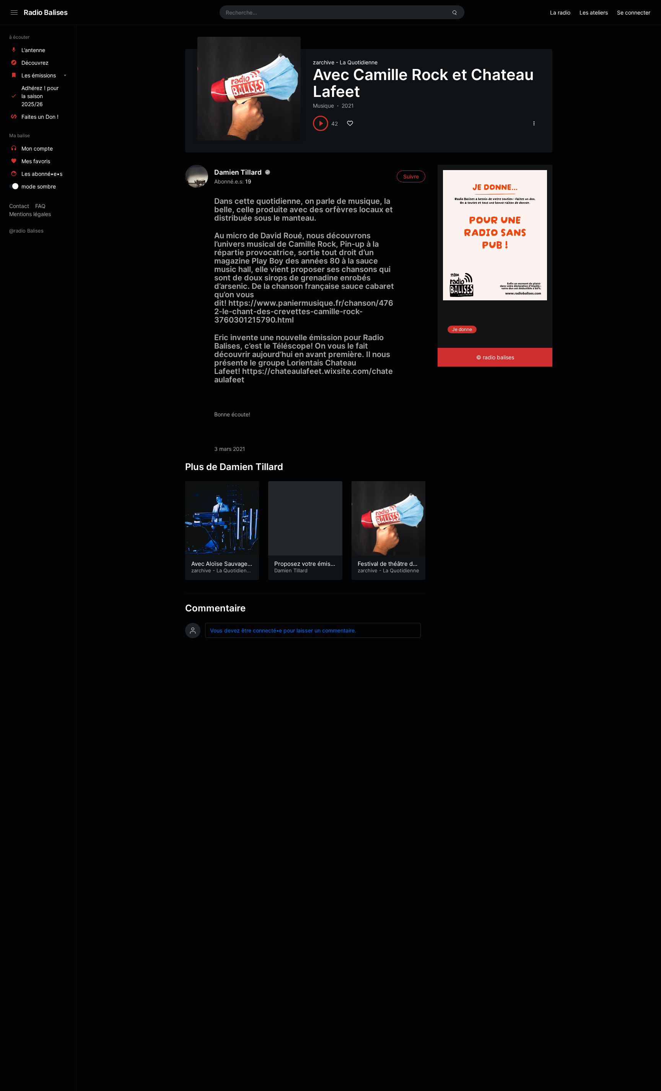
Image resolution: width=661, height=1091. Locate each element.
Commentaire (215, 608)
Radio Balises (46, 12)
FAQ (40, 206)
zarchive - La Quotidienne (345, 62)
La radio (560, 12)
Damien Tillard (238, 172)
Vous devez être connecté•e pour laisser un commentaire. (283, 630)
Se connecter (633, 12)
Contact (19, 206)
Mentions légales (30, 214)
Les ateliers (594, 12)
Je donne (462, 329)
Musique (323, 105)
